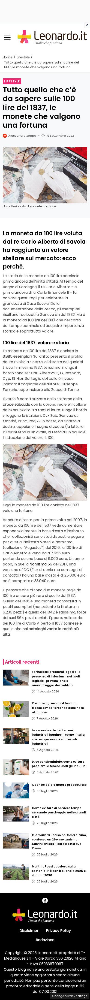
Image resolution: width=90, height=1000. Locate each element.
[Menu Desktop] (7, 38)
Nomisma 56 (41, 564)
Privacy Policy (58, 930)
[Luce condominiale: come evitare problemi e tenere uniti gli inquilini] (16, 767)
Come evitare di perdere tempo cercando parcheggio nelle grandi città (59, 812)
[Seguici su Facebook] (45, 900)
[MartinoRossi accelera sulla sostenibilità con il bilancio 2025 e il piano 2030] (16, 872)
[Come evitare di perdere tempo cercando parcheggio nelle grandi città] (16, 814)
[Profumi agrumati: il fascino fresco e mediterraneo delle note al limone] (16, 709)
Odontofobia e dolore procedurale (59, 785)
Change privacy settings (69, 996)
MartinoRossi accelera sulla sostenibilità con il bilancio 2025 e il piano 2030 (59, 870)
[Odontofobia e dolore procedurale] (16, 790)
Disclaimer (29, 930)
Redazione (45, 940)
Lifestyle (12, 81)
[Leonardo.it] (52, 37)
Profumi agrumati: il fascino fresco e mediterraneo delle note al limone (58, 707)
